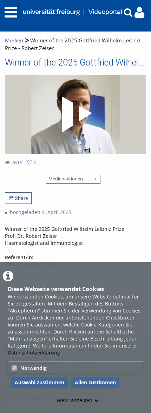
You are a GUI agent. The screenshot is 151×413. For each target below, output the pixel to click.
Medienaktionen (65, 179)
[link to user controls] (139, 12)
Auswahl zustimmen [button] (39, 382)
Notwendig (33, 368)
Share (21, 198)
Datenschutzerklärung (34, 352)
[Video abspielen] (75, 114)
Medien (14, 40)
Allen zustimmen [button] (95, 382)
